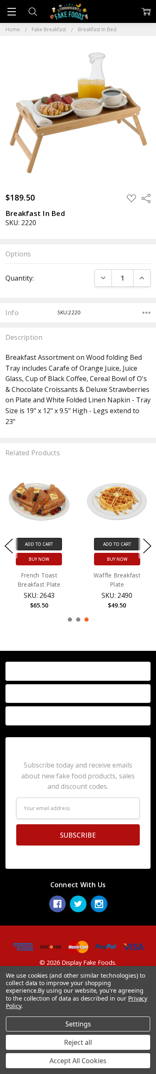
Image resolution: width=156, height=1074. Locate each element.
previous (8, 546)
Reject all (78, 1042)
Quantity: (19, 278)
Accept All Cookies (78, 1060)
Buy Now (39, 559)
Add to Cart (39, 544)
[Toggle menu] (11, 11)
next (147, 546)
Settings (78, 1024)
